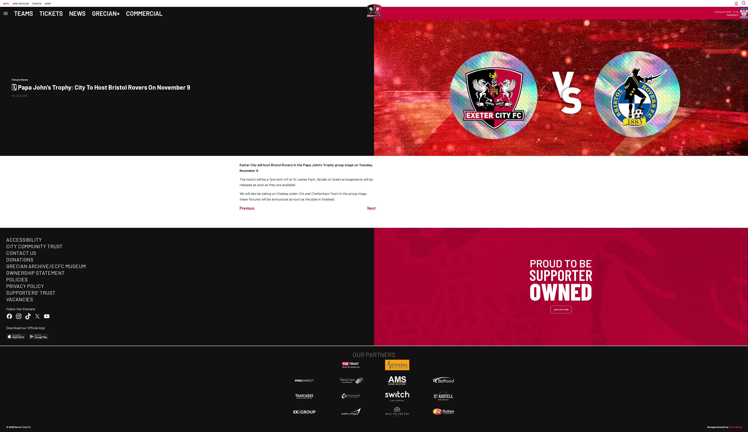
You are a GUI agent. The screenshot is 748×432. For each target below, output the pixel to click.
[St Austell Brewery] (443, 396)
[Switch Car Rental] (397, 396)
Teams (23, 13)
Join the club (20, 3)
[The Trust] (351, 365)
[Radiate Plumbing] (443, 411)
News (77, 13)
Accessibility (24, 240)
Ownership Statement (35, 273)
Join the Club (561, 309)
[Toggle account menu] (736, 3)
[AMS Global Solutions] (397, 380)
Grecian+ (106, 13)
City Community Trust (34, 246)
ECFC (6, 3)
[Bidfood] (443, 380)
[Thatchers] (304, 396)
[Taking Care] (351, 380)
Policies (17, 279)
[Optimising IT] (351, 396)
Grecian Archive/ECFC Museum (46, 266)
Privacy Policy (25, 286)
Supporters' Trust (31, 293)
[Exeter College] (351, 411)
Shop (48, 3)
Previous (247, 208)
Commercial (144, 13)
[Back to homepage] (374, 11)
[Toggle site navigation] (5, 13)
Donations (20, 259)
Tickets (36, 3)
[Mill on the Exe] (397, 411)
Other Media (735, 427)
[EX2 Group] (304, 411)
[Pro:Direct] (304, 380)
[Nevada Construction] (397, 365)
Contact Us (21, 253)
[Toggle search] (744, 3)
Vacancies (19, 299)
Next (371, 208)
